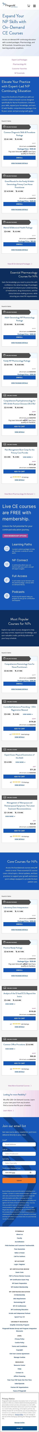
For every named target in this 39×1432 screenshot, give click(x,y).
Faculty (19, 1238)
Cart (29, 6)
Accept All (19, 1428)
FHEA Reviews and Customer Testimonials (19, 1245)
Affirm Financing (19, 1376)
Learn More (7, 1110)
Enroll (19, 158)
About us (19, 1234)
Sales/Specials (19, 1383)
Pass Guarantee (19, 1249)
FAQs (19, 1369)
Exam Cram (20, 1272)
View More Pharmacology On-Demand (18, 494)
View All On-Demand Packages (19, 264)
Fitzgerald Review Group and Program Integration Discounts (19, 1330)
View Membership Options (15, 536)
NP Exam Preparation (19, 1283)
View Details (19, 432)
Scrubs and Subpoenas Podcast (19, 1313)
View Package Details (19, 163)
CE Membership (19, 1295)
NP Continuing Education (19, 1310)
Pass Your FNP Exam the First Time (19, 1380)
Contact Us (19, 1373)
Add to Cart (19, 426)
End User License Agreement (19, 1354)
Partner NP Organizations (19, 1387)
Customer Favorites (19, 69)
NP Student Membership (19, 1287)
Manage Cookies (19, 1357)
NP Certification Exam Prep (19, 1280)
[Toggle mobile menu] (34, 6)
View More (27, 457)
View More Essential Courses (19, 1086)
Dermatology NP (19, 1302)
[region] (19, 1412)
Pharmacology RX (19, 64)
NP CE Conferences (19, 1306)
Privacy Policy (19, 1339)
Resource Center (19, 1365)
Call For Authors (19, 1256)
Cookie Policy (19, 1343)
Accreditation (19, 1242)
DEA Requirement (19, 1299)
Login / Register (19, 1264)
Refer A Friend (19, 1253)
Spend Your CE (19, 1317)
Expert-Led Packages (19, 60)
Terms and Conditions (19, 1346)
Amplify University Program (19, 1325)
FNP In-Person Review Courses (19, 1276)
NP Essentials (19, 73)
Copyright (19, 1350)
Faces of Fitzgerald (19, 1391)
